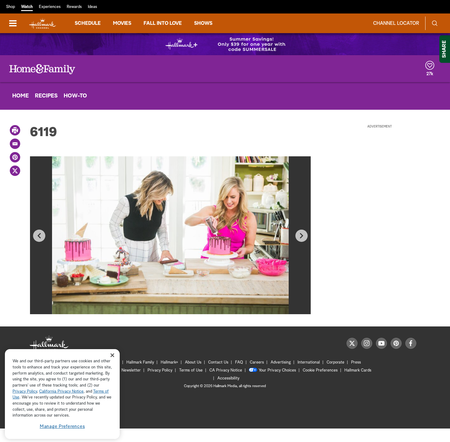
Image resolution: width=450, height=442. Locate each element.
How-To (75, 96)
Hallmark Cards (357, 370)
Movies (122, 23)
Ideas (92, 7)
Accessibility (228, 378)
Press (356, 362)
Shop (10, 7)
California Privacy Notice (61, 392)
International (309, 362)
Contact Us (218, 362)
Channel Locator (396, 23)
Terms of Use (191, 370)
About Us (193, 362)
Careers (257, 362)
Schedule (88, 23)
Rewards (74, 7)
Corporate (335, 362)
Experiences (50, 7)
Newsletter (131, 370)
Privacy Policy (160, 370)
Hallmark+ (169, 362)
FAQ (239, 362)
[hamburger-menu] (13, 23)
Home (20, 96)
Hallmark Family (140, 362)
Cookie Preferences (320, 370)
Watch (27, 7)
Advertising (281, 362)
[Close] (112, 355)
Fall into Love (163, 23)
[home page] (42, 23)
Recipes (46, 96)
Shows (203, 23)
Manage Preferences (62, 426)
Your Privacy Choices (277, 370)
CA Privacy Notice (225, 370)
